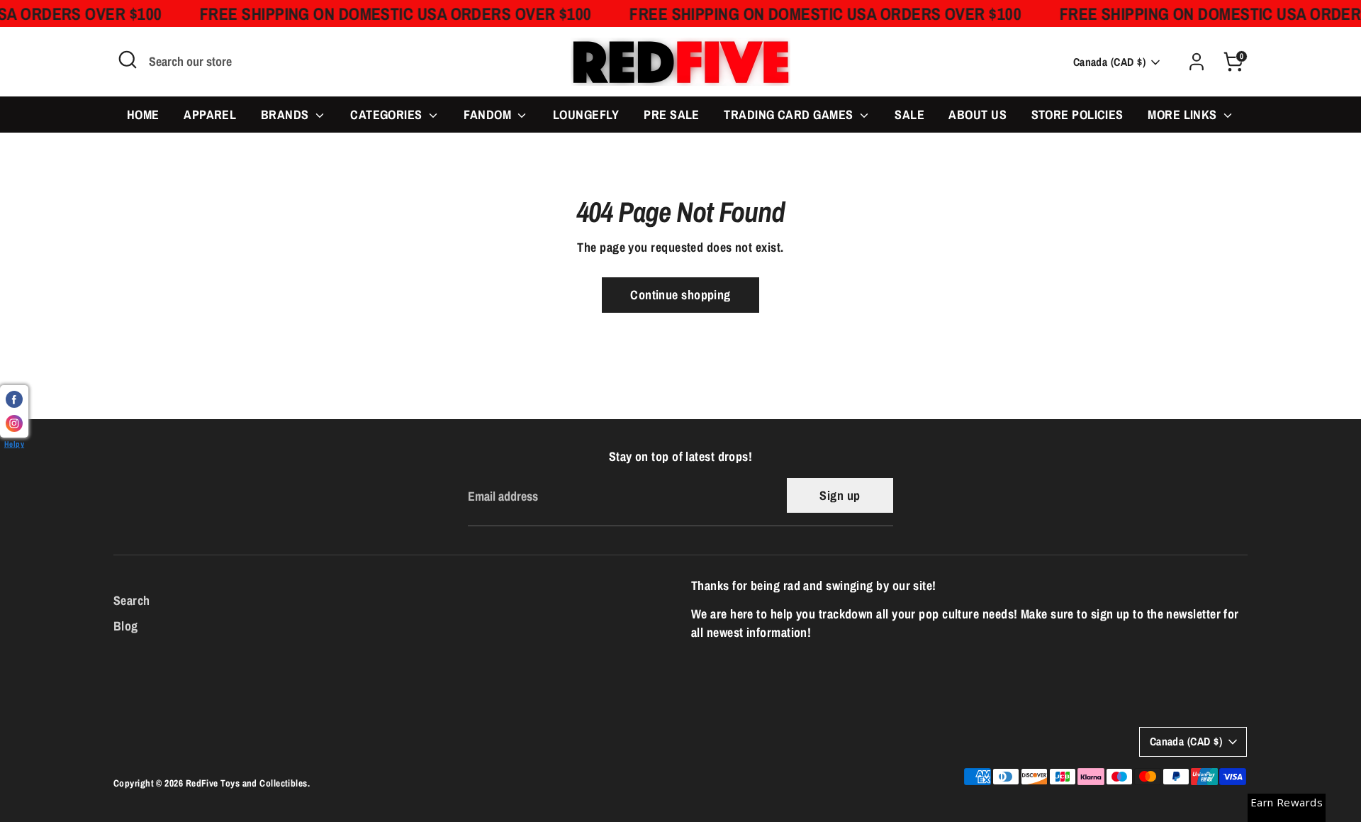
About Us (977, 114)
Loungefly (586, 114)
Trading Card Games (790, 114)
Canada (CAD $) (1109, 62)
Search (131, 600)
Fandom (489, 114)
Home (143, 114)
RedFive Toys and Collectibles (247, 783)
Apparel (210, 114)
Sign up (839, 495)
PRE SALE (672, 114)
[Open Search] (127, 59)
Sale (909, 114)
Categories (387, 114)
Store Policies (1077, 114)
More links (1184, 114)
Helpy (14, 443)
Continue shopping (680, 295)
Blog (125, 626)
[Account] (1196, 62)
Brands (286, 114)
